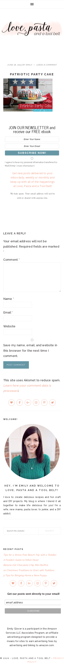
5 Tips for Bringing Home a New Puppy (25, 575)
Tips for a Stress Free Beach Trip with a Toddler (29, 555)
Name (8, 299)
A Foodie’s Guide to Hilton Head (20, 560)
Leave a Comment (46, 65)
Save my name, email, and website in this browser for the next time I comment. (30, 350)
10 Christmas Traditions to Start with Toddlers (28, 570)
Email (8, 312)
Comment (11, 259)
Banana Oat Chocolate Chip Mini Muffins (25, 565)
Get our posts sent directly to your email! (33, 593)
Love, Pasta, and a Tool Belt (32, 33)
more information (25, 166)
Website (9, 326)
